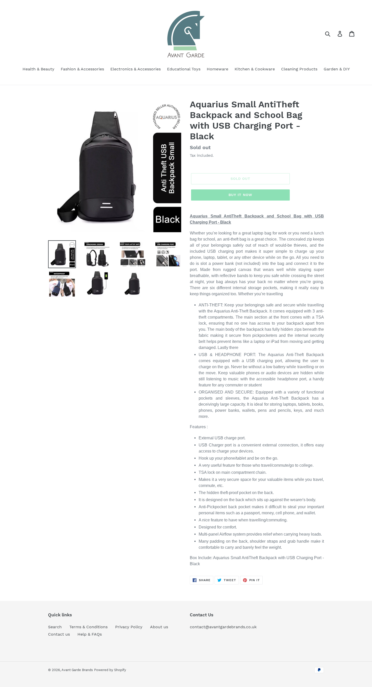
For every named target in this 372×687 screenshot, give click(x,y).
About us (159, 626)
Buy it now (240, 195)
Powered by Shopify (110, 670)
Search (55, 626)
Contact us (59, 634)
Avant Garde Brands (77, 670)
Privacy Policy (128, 626)
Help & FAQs (89, 634)
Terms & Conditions (88, 626)
